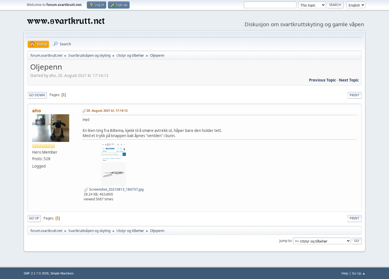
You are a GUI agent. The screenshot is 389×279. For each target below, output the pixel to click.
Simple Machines (62, 273)
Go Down (37, 95)
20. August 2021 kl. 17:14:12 (107, 110)
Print (354, 95)
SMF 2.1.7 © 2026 (36, 273)
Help (344, 273)
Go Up (34, 218)
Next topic (349, 80)
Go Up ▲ (358, 273)
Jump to (285, 240)
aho (36, 110)
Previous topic (322, 80)
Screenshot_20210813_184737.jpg (116, 189)
